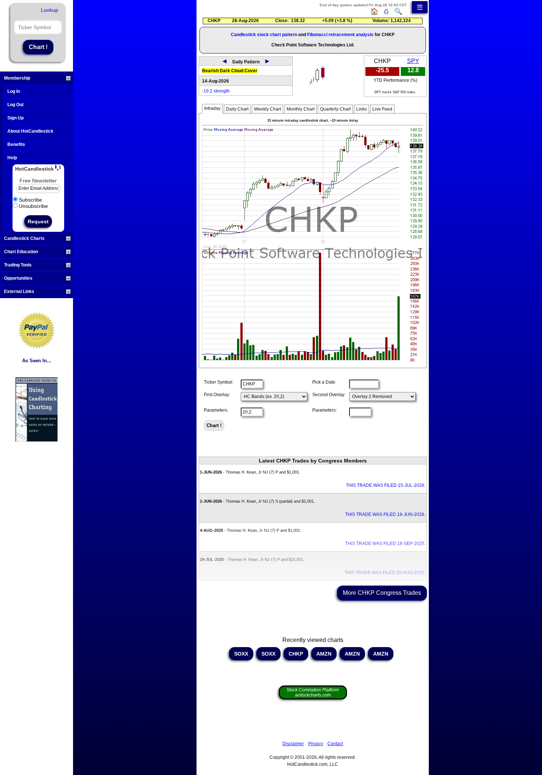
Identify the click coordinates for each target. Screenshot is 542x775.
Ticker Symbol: (218, 382)
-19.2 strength (216, 91)
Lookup (49, 10)
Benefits (16, 144)
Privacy (315, 743)
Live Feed (382, 109)
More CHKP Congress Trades (382, 593)
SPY (413, 61)
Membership (17, 78)
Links (361, 109)
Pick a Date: (324, 382)
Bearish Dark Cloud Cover (229, 70)
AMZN (324, 654)
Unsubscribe (33, 206)
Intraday (212, 108)
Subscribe (30, 200)
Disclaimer (293, 743)
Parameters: (216, 410)
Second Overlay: (328, 394)
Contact (335, 743)
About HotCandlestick (30, 131)
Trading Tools (18, 265)
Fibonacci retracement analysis (340, 34)
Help (12, 157)
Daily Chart (237, 109)
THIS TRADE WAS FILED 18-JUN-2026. (385, 514)
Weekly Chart (267, 109)
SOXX (241, 654)
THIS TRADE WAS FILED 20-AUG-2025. (384, 572)
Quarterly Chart (335, 109)
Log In (13, 91)
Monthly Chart (300, 109)
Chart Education (21, 251)
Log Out (15, 104)
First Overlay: (217, 394)
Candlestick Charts (24, 238)
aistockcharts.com (312, 692)
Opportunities (18, 278)
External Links (19, 291)
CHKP (296, 654)
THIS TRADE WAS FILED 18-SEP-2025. (385, 543)
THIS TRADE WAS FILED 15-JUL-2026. (385, 485)
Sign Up (15, 118)
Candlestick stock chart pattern (264, 34)
